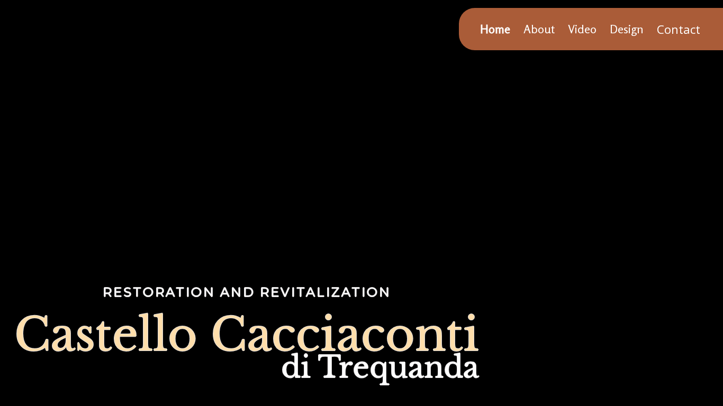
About (539, 29)
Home (495, 29)
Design (627, 29)
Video (582, 29)
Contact (678, 29)
